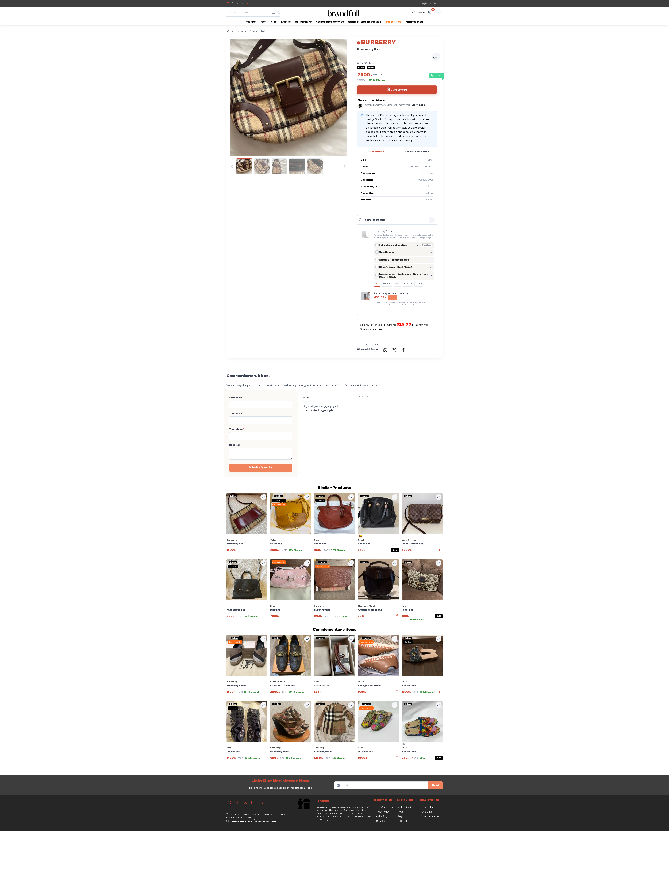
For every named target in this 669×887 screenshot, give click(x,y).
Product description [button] (417, 152)
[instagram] (253, 802)
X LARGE (408, 284)
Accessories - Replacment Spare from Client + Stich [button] (403, 276)
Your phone (236, 429)
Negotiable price (278, 504)
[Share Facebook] (403, 350)
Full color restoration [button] (393, 245)
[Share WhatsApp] (247, 3)
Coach (317, 540)
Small (397, 284)
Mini (377, 284)
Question (235, 445)
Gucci (404, 682)
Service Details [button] (375, 219)
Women (244, 31)
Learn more (418, 105)
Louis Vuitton (409, 540)
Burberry (231, 540)
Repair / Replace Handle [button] (394, 259)
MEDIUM (387, 284)
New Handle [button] (386, 252)
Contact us (237, 3)
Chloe (273, 540)
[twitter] (245, 802)
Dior (272, 606)
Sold (395, 550)
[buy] (265, 551)
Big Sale (279, 500)
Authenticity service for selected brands (396, 293)
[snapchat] (261, 802)
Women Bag (259, 31)
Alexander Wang (366, 606)
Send (435, 785)
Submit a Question (261, 467)
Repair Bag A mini (383, 231)
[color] (360, 537)
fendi (404, 606)
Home (233, 31)
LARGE (419, 284)
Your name (236, 397)
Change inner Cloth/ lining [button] (395, 267)
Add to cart (399, 89)
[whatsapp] (229, 802)
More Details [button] (377, 152)
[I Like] (263, 497)
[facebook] (237, 802)
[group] (288, 166)
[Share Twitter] (394, 350)
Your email (236, 413)
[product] (246, 513)
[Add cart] (392, 298)
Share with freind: (368, 349)
